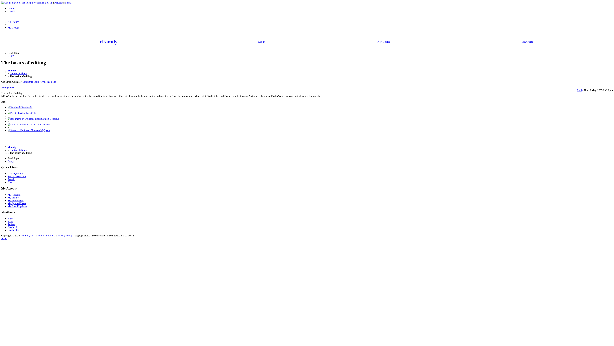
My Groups (13, 27)
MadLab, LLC (27, 235)
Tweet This (31, 113)
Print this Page (48, 81)
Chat (10, 182)
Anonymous (7, 87)
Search (68, 2)
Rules (10, 218)
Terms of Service (46, 235)
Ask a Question (15, 173)
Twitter (11, 224)
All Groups (13, 22)
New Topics (384, 41)
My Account (14, 194)
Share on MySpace (40, 130)
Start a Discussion (17, 176)
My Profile (13, 197)
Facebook (13, 227)
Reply (11, 55)
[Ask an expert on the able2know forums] (22, 2)
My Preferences (16, 200)
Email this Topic (31, 81)
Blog (10, 221)
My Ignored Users (17, 203)
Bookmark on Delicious (46, 118)
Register (58, 2)
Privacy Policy (65, 235)
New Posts (527, 41)
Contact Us (13, 230)
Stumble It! (26, 107)
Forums (11, 8)
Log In (48, 2)
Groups (11, 11)
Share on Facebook (40, 124)
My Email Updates (17, 206)
